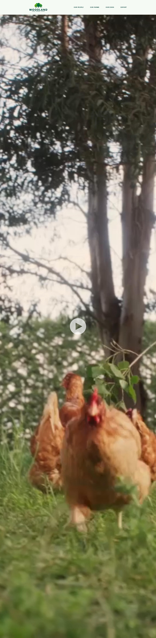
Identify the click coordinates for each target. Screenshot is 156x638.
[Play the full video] (78, 326)
